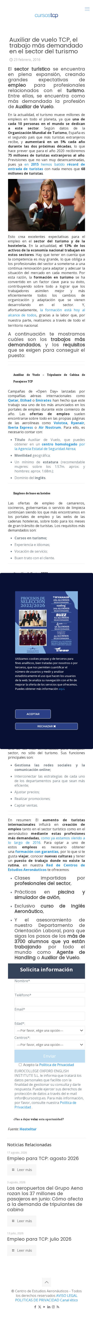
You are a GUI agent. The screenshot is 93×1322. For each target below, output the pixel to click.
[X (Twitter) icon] (39, 1307)
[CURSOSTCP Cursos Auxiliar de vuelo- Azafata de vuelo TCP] (46, 15)
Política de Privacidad (56, 1064)
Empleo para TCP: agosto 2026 (43, 1158)
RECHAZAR (45, 726)
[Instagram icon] (53, 1307)
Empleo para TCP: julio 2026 (39, 1239)
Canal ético (69, 1300)
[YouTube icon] (44, 1307)
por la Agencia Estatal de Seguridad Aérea (49, 446)
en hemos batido (46, 166)
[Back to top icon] (46, 1282)
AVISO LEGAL (66, 1295)
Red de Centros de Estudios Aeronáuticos (46, 867)
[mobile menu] (87, 8)
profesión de (46, 104)
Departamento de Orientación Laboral (49, 928)
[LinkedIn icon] (48, 1307)
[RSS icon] (57, 1307)
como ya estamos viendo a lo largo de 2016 (46, 840)
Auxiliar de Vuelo (60, 957)
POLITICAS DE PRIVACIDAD (37, 1300)
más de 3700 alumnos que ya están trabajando (49, 941)
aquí (61, 689)
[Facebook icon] (35, 1307)
